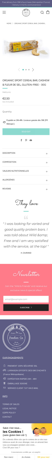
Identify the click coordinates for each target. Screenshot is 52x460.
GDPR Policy (9, 413)
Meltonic (6, 92)
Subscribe (25, 307)
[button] (23, 69)
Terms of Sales (10, 404)
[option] (26, 47)
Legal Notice (9, 408)
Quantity (7, 111)
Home (9, 23)
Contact (7, 417)
